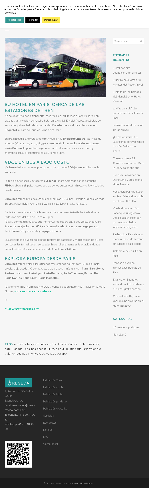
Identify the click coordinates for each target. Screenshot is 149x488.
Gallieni (73, 344)
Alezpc (75, 483)
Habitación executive (55, 408)
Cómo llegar (50, 443)
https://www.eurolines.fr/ (22, 308)
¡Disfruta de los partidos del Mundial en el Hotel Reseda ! (127, 96)
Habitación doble (53, 387)
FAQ (45, 436)
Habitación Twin (52, 380)
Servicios (48, 415)
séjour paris (73, 348)
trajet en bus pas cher (19, 353)
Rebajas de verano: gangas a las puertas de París (127, 268)
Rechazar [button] (33, 19)
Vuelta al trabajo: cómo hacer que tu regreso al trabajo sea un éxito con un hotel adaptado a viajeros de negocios (127, 218)
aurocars (20, 344)
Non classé (119, 334)
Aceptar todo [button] (14, 19)
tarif (85, 348)
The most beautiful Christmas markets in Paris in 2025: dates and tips (128, 163)
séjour (60, 348)
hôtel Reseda (13, 348)
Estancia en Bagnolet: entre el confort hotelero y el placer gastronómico (128, 284)
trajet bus (95, 348)
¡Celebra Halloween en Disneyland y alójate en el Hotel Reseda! (128, 180)
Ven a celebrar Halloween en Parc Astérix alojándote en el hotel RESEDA (128, 196)
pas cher (37, 348)
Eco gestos (50, 422)
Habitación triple (52, 394)
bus (29, 344)
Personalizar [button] (51, 19)
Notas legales (86, 483)
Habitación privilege (55, 401)
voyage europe (56, 353)
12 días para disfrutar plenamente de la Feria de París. (128, 113)
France (62, 344)
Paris (27, 348)
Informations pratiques (126, 327)
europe (52, 344)
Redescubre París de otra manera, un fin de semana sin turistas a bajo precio (128, 239)
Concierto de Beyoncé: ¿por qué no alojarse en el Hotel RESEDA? (128, 301)
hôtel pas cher (89, 344)
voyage (40, 353)
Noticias (48, 429)
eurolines (39, 344)
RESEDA (49, 348)
